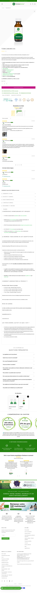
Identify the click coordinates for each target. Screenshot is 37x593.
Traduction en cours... (7, 176)
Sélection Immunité (12, 406)
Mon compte (4, 553)
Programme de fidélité (5, 558)
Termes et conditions (5, 564)
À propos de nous (27, 533)
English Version (27, 548)
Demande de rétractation (6, 555)
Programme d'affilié (28, 541)
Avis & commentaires (28, 531)
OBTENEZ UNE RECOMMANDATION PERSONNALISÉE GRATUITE (18, 498)
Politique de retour (5, 560)
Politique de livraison (5, 562)
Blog (25, 546)
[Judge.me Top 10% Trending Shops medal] (32, 99)
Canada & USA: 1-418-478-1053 (16, 95)
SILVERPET (21, 406)
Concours (26, 542)
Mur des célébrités (28, 544)
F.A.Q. (3, 557)
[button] (13, 113)
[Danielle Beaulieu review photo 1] (4, 151)
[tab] (18, 209)
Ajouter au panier (18, 87)
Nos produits (27, 529)
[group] (18, 506)
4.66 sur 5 (21, 107)
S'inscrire (5, 538)
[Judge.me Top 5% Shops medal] (28, 99)
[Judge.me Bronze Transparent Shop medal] (24, 99)
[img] (4, 139)
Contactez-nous (4, 577)
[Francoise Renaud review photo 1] (4, 134)
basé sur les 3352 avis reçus (18, 458)
